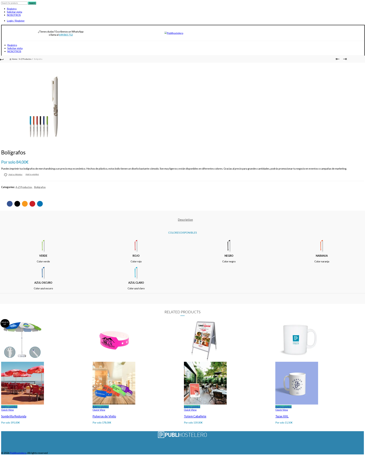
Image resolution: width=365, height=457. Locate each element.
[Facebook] (10, 204)
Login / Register (16, 20)
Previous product (337, 59)
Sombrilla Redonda (13, 416)
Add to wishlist (32, 174)
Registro (12, 8)
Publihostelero (18, 452)
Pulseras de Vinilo (104, 416)
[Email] (25, 204)
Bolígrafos (40, 187)
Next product (344, 59)
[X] (17, 204)
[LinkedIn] (40, 204)
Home (14, 59)
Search (32, 3)
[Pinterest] (32, 204)
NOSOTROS (14, 15)
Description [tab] (185, 219)
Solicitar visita (14, 11)
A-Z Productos (25, 59)
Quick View (7, 409)
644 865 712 (66, 34)
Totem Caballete (195, 416)
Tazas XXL (282, 416)
